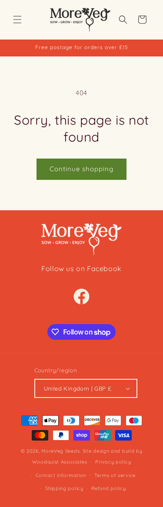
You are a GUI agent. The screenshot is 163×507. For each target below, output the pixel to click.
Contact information (61, 475)
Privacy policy (113, 462)
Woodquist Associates (59, 462)
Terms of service (115, 475)
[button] (17, 19)
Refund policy (108, 488)
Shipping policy (64, 488)
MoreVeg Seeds (60, 451)
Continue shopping (81, 169)
